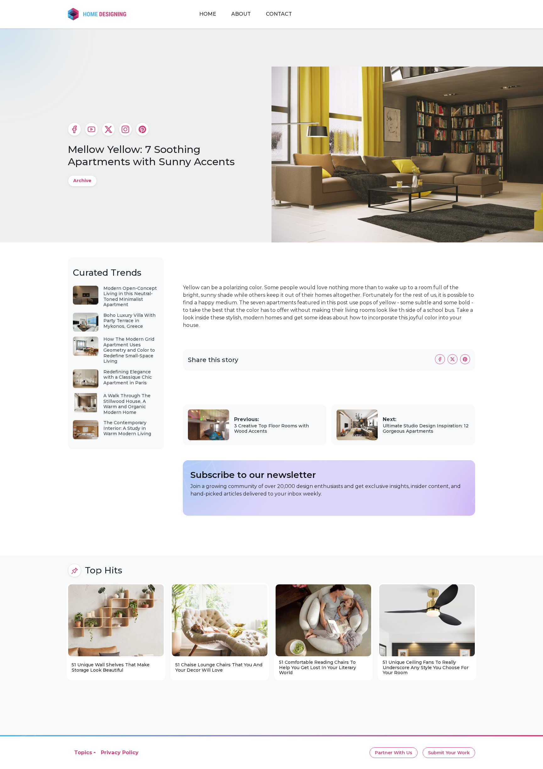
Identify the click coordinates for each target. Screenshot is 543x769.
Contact (279, 14)
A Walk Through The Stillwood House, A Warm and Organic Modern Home (127, 404)
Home (207, 14)
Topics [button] (83, 752)
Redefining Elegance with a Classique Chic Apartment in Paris (127, 377)
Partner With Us (393, 752)
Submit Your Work (449, 752)
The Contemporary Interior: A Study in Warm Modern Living (127, 428)
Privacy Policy (120, 752)
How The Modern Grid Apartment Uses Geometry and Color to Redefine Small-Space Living (129, 350)
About (241, 14)
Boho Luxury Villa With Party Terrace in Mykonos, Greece (129, 320)
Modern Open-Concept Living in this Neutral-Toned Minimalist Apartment (130, 296)
